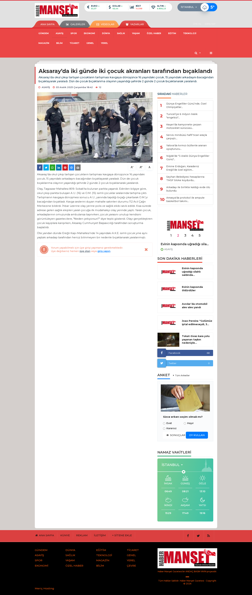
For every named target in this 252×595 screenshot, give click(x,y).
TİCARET (74, 43)
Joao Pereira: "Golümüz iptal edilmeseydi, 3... (197, 322)
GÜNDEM (43, 33)
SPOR (73, 33)
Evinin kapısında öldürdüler (182, 244)
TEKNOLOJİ (189, 33)
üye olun (85, 251)
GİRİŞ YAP (210, 24)
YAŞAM (136, 33)
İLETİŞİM (100, 535)
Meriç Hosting (44, 588)
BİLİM (59, 43)
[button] (190, 7)
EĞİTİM (172, 33)
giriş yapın (103, 251)
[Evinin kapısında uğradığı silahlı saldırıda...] (168, 272)
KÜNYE (65, 535)
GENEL (90, 43)
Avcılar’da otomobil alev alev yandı (194, 305)
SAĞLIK (121, 33)
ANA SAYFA (47, 24)
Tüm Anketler (182, 375)
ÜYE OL (197, 24)
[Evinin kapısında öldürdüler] (185, 225)
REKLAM (82, 535)
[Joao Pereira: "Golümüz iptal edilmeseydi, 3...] (168, 323)
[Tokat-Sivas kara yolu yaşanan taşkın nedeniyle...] (168, 340)
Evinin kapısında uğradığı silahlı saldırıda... (192, 272)
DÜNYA (106, 33)
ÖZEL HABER (154, 33)
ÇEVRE (131, 565)
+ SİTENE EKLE (122, 535)
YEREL (104, 43)
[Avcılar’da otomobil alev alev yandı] (168, 306)
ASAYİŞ (59, 33)
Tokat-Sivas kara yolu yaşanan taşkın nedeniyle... (196, 340)
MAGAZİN (43, 43)
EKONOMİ (89, 33)
